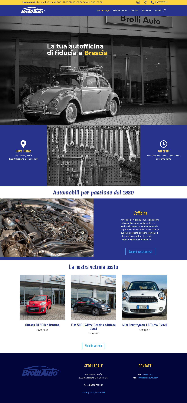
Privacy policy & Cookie (93, 392)
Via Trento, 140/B (93, 374)
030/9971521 (161, 2)
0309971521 (147, 374)
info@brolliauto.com (148, 378)
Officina (134, 10)
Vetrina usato (120, 10)
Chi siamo (146, 10)
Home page (103, 10)
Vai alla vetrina (93, 346)
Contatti (158, 10)
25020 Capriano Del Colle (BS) (93, 378)
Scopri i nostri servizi (140, 251)
